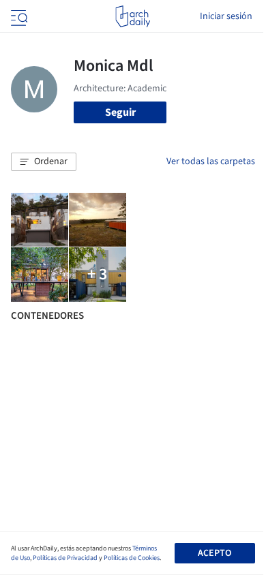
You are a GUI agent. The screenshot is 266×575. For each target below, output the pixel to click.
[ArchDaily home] (132, 16)
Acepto (214, 553)
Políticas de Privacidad (65, 558)
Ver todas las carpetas (210, 161)
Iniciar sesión (226, 16)
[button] (43, 162)
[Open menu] (17, 16)
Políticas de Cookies (132, 558)
